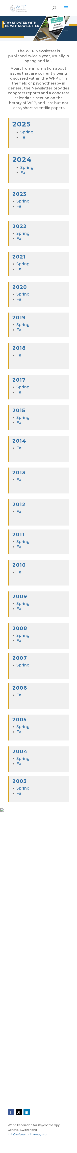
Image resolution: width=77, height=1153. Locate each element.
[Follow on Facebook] (11, 1112)
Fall (24, 137)
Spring (27, 132)
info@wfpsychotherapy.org (27, 1134)
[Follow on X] (19, 1112)
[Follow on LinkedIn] (26, 1112)
